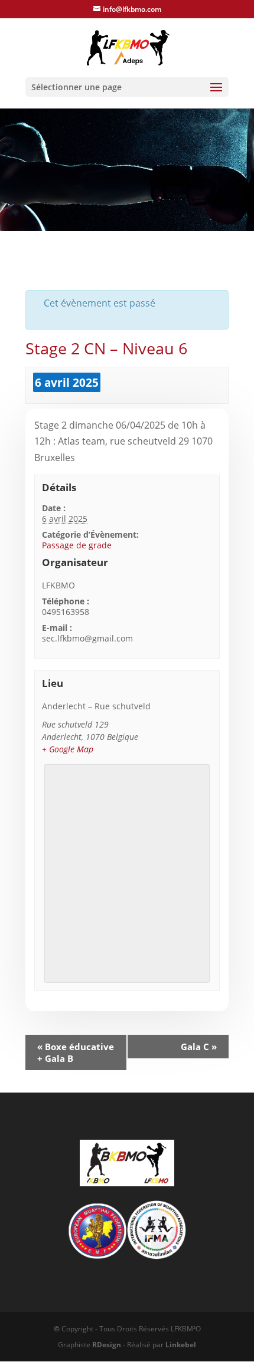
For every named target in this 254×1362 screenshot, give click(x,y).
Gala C (199, 1046)
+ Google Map (67, 749)
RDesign (106, 1345)
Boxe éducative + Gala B (75, 1052)
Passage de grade (77, 545)
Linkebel (180, 1345)
